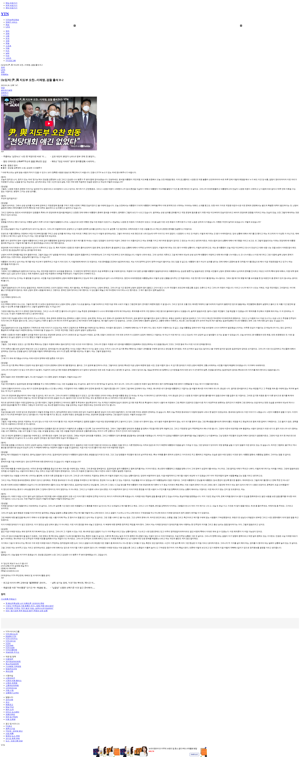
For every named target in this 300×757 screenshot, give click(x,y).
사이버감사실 (11, 688)
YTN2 (8, 643)
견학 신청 (10, 690)
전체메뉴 (4, 74)
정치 (7, 31)
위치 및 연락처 (12, 717)
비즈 (7, 51)
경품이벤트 (10, 714)
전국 (7, 38)
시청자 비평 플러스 (14, 681)
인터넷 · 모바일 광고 (14, 731)
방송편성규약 (11, 669)
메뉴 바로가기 (11, 3)
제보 (7, 25)
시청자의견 (10, 678)
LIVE (8, 27)
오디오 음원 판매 (13, 738)
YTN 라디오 (11, 641)
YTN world (10, 648)
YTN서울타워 (11, 650)
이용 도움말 (10, 719)
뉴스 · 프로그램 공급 (14, 741)
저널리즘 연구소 (12, 652)
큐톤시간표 (10, 729)
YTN (5, 14)
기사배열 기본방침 (13, 666)
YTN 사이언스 (12, 639)
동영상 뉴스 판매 (13, 736)
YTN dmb (9, 645)
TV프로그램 (11, 61)
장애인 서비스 (11, 22)
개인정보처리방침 (13, 661)
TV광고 (9, 726)
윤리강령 (9, 671)
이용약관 (9, 659)
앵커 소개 (10, 710)
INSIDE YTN (11, 636)
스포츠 (8, 46)
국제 (7, 41)
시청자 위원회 (11, 683)
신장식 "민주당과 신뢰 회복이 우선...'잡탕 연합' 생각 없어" (30, 606)
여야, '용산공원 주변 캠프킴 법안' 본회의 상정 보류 (27, 611)
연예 (7, 48)
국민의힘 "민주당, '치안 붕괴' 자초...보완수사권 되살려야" (29, 608)
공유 (3, 72)
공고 (7, 702)
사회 (7, 36)
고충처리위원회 (12, 685)
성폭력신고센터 (12, 693)
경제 (7, 34)
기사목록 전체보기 (8, 599)
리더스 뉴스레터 (12, 712)
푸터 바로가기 (11, 8)
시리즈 (8, 58)
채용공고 (9, 705)
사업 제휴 (10, 734)
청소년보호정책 (12, 664)
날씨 (7, 53)
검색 (3, 67)
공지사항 (9, 700)
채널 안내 (10, 707)
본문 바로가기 (11, 5)
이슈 (7, 56)
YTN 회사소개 (12, 634)
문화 (7, 43)
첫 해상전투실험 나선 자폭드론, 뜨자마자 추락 (25, 603)
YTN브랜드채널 (12, 20)
